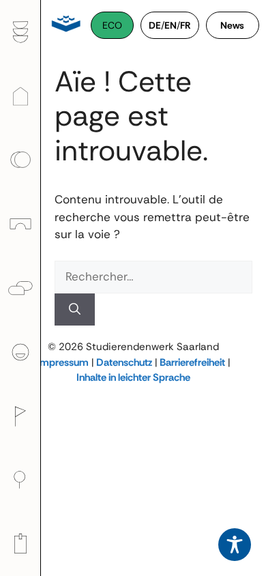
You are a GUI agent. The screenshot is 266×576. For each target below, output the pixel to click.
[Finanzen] (20, 159)
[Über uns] (20, 352)
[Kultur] (20, 415)
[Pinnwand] (20, 544)
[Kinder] (20, 224)
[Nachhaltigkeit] (20, 479)
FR (185, 25)
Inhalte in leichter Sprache (133, 377)
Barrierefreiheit (192, 362)
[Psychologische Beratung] (20, 288)
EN (170, 25)
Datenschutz (124, 362)
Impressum (63, 362)
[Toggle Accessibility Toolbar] (234, 544)
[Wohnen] (20, 95)
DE (155, 25)
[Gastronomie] (20, 32)
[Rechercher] (75, 309)
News (232, 25)
